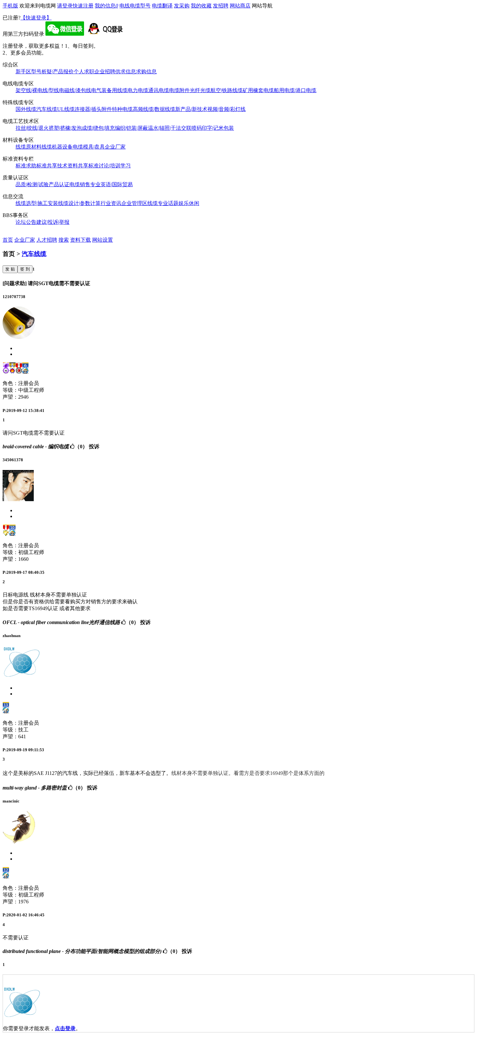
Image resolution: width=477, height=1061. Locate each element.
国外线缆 (26, 109)
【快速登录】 (36, 17)
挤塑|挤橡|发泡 (65, 128)
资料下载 (80, 240)
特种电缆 (122, 109)
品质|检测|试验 (32, 184)
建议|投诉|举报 (52, 222)
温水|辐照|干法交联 (169, 128)
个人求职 (84, 71)
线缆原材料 (29, 147)
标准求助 (26, 165)
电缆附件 (179, 90)
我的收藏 (201, 5)
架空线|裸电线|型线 (37, 90)
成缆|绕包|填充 (98, 128)
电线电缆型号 (135, 5)
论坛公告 (26, 222)
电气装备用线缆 (109, 90)
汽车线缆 (46, 109)
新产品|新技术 (191, 109)
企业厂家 (115, 147)
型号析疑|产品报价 (52, 71)
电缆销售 (79, 184)
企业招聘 (104, 71)
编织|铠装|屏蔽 (131, 128)
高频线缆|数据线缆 (154, 109)
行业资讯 (111, 203)
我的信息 (106, 5)
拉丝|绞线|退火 (32, 128)
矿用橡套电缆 (258, 90)
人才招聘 (46, 240)
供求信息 (125, 71)
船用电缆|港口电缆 (295, 90)
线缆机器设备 (57, 147)
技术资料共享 (72, 165)
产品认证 (59, 184)
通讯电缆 (158, 90)
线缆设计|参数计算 (79, 203)
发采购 (182, 5)
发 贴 (10, 269)
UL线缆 (66, 109)
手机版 (10, 5)
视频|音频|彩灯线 (226, 109)
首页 (8, 240)
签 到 (25, 269)
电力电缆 (138, 90)
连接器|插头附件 (93, 109)
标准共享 (46, 165)
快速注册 (83, 5)
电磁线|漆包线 (75, 90)
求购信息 (146, 71)
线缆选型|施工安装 (37, 203)
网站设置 (102, 240)
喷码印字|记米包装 (212, 128)
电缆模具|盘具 (89, 147)
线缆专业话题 (162, 203)
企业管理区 (134, 203)
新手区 (23, 71)
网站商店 (240, 5)
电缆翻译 (162, 5)
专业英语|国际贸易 (111, 184)
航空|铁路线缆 (227, 90)
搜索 (63, 240)
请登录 (65, 5)
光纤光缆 (200, 90)
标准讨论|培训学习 (109, 165)
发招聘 (220, 5)
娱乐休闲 (188, 203)
